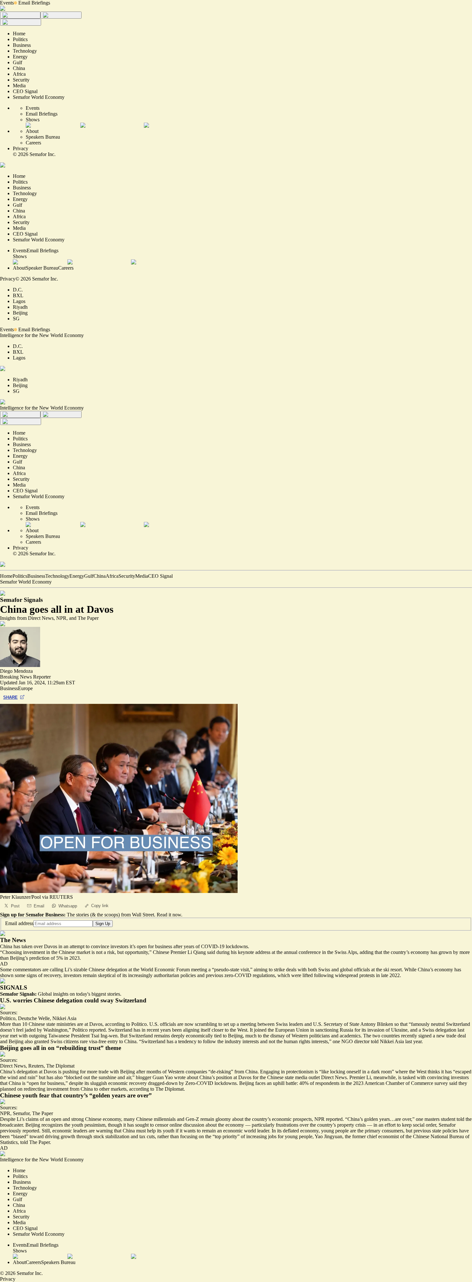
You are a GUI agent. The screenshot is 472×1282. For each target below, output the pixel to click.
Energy (76, 576)
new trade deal (451, 1035)
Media (141, 576)
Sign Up (102, 923)
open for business (46, 1083)
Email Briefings (34, 2)
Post (15, 906)
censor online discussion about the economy (199, 1125)
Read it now (169, 914)
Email (39, 906)
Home (6, 576)
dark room (381, 1071)
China (99, 576)
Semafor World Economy (26, 582)
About (32, 131)
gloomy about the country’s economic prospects (263, 1119)
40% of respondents (319, 1083)
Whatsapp (67, 906)
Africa (112, 576)
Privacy (20, 148)
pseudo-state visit (231, 969)
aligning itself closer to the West (215, 1030)
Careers (33, 142)
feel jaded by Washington (41, 1030)
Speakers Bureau (43, 137)
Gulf (88, 576)
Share (10, 697)
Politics (20, 576)
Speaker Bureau (42, 268)
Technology (57, 576)
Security (126, 576)
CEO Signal (160, 576)
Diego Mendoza (16, 671)
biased (19, 1136)
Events (7, 2)
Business (36, 576)
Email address (19, 923)
